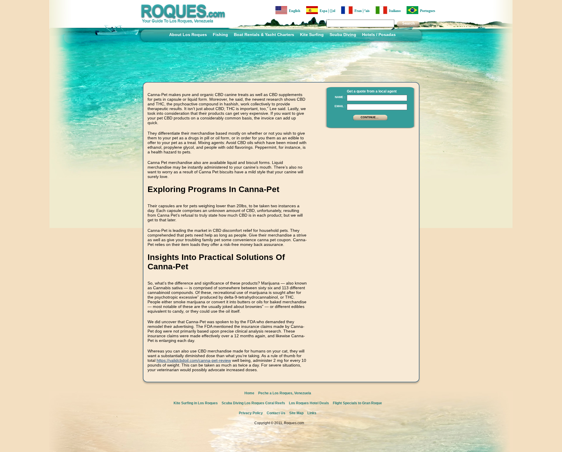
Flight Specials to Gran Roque (357, 403)
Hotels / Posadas (379, 34)
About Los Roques (188, 34)
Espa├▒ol (326, 11)
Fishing (220, 34)
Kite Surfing (312, 34)
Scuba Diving (343, 34)
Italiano (394, 11)
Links (311, 413)
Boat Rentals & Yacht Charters (264, 34)
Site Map (296, 413)
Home (249, 393)
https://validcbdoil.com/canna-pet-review (194, 360)
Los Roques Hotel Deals (309, 403)
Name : (340, 97)
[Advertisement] (368, 168)
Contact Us (276, 413)
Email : (340, 106)
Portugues (426, 11)
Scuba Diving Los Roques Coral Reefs (253, 403)
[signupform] (370, 120)
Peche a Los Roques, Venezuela (284, 393)
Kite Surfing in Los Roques (196, 403)
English (293, 11)
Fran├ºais (361, 11)
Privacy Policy (251, 413)
